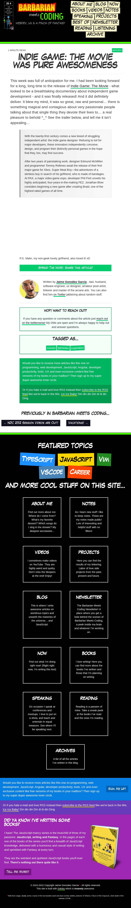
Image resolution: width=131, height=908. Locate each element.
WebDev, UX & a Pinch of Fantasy (40, 23)
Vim (104, 459)
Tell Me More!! (18, 871)
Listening (105, 28)
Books (78, 10)
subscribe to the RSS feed (78, 805)
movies (117, 50)
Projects (106, 16)
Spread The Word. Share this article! (65, 267)
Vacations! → (78, 422)
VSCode (52, 472)
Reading (83, 28)
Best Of (81, 22)
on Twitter (59, 294)
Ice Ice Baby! (69, 394)
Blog (101, 4)
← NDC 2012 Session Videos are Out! (31, 422)
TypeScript (37, 459)
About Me (82, 4)
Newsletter (105, 22)
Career (80, 472)
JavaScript (76, 459)
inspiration (77, 348)
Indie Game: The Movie (89, 86)
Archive (95, 34)
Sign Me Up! (117, 788)
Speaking (83, 16)
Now (114, 4)
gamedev (63, 348)
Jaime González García (71, 281)
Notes (112, 10)
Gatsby (61, 888)
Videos (95, 10)
